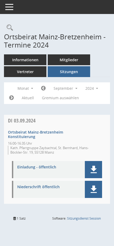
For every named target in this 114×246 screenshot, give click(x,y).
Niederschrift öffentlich (38, 187)
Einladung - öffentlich (36, 167)
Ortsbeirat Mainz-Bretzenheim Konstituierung (35, 134)
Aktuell (28, 97)
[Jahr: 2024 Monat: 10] (11, 98)
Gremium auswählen (60, 97)
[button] (93, 169)
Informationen (25, 59)
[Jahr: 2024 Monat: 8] (43, 88)
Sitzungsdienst (84, 218)
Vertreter (25, 71)
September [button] (64, 88)
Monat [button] (23, 88)
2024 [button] (90, 88)
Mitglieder (69, 59)
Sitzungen (69, 71)
